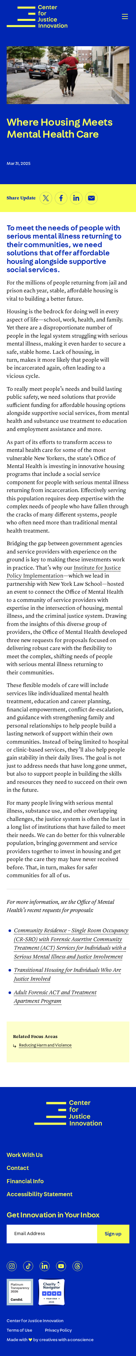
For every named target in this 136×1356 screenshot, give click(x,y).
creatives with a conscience (66, 1340)
